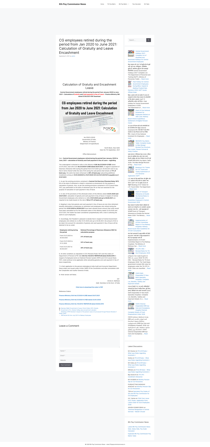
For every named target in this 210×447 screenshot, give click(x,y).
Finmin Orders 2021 (88, 308)
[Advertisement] (105, 19)
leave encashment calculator (88, 310)
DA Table (146, 4)
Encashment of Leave (76, 308)
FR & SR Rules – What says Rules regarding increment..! (138, 353)
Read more (145, 79)
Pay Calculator (136, 4)
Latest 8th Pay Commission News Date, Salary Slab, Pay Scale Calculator (139, 429)
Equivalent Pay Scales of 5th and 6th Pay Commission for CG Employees (138, 393)
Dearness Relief (65, 308)
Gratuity (96, 308)
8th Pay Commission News (72, 4)
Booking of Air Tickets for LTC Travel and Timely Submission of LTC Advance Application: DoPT (139, 172)
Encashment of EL (66, 310)
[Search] (148, 40)
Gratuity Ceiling (76, 310)
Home (102, 4)
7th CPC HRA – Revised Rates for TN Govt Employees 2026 (143, 251)
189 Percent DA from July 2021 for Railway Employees (76, 315)
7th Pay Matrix (111, 4)
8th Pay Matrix (123, 4)
